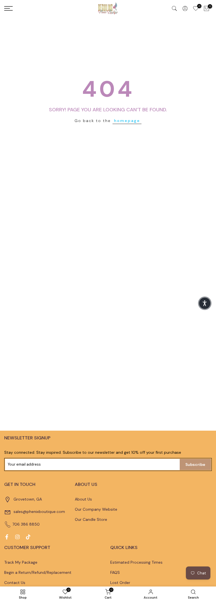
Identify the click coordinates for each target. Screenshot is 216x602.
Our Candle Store (91, 519)
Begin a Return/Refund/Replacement (37, 572)
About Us (83, 499)
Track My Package (20, 562)
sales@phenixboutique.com (39, 511)
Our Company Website (96, 509)
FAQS (115, 572)
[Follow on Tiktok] (28, 537)
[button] (205, 303)
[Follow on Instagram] (17, 537)
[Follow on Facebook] (6, 537)
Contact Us (14, 582)
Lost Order (120, 582)
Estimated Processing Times (136, 562)
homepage (127, 120)
